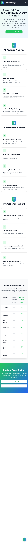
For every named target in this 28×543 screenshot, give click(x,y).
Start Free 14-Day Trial (14, 32)
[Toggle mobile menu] (25, 2)
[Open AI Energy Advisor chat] (24, 539)
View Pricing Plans (14, 386)
